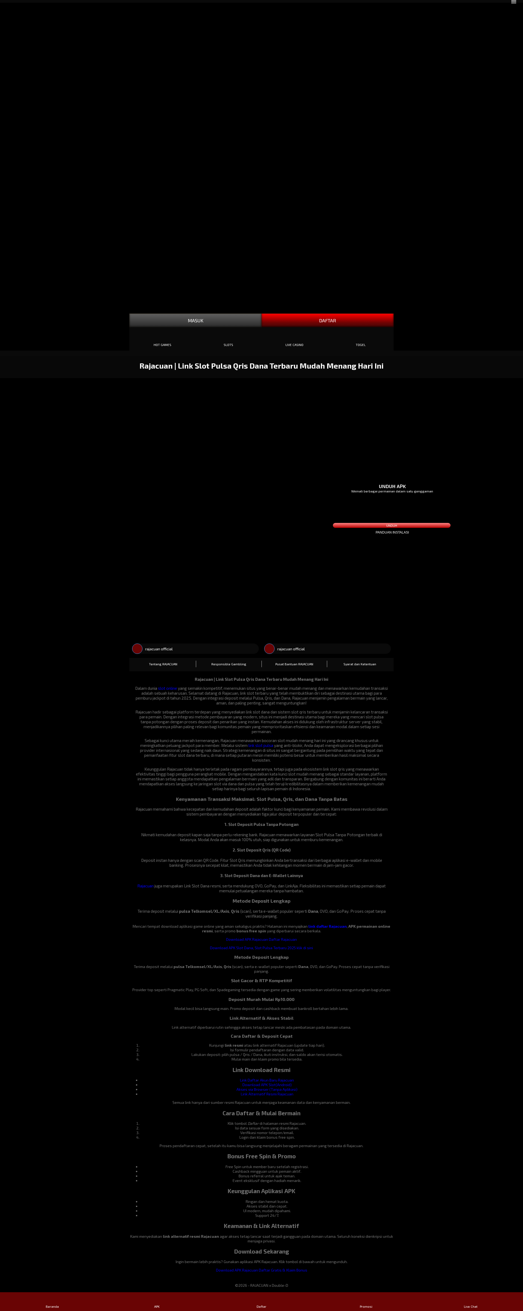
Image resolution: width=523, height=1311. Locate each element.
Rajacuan (145, 885)
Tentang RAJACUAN (163, 664)
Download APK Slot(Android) (267, 1084)
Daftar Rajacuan (283, 939)
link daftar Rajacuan (327, 926)
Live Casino (294, 345)
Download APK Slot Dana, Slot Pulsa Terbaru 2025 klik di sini (261, 947)
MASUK (195, 320)
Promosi (366, 1306)
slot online (167, 688)
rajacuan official (159, 649)
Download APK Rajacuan (247, 939)
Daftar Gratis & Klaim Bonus (283, 1270)
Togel (361, 345)
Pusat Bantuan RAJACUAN (294, 664)
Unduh (391, 525)
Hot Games (162, 345)
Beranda (52, 1306)
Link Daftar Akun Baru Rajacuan (267, 1080)
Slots (228, 345)
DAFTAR (327, 320)
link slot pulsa (260, 745)
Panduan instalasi (392, 532)
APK (157, 1306)
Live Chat (471, 1306)
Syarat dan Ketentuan (359, 664)
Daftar (261, 1306)
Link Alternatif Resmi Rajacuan (267, 1094)
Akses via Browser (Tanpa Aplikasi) (266, 1089)
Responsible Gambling (228, 664)
